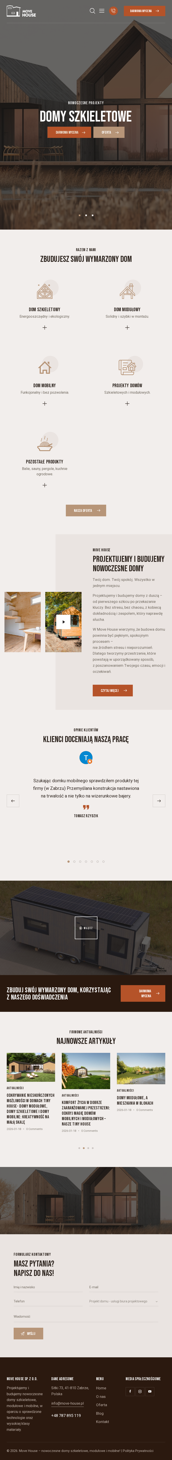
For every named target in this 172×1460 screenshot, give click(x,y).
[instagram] (139, 1391)
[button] (101, 11)
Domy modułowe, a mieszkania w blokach (135, 1100)
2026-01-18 (14, 1129)
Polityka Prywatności (138, 1451)
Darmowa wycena (67, 132)
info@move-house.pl (67, 1403)
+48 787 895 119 (66, 1415)
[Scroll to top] (163, 1451)
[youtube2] (149, 1391)
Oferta (107, 132)
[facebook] (130, 1391)
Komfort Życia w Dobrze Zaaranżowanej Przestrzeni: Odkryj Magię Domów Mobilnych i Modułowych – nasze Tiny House (86, 1113)
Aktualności (15, 1088)
